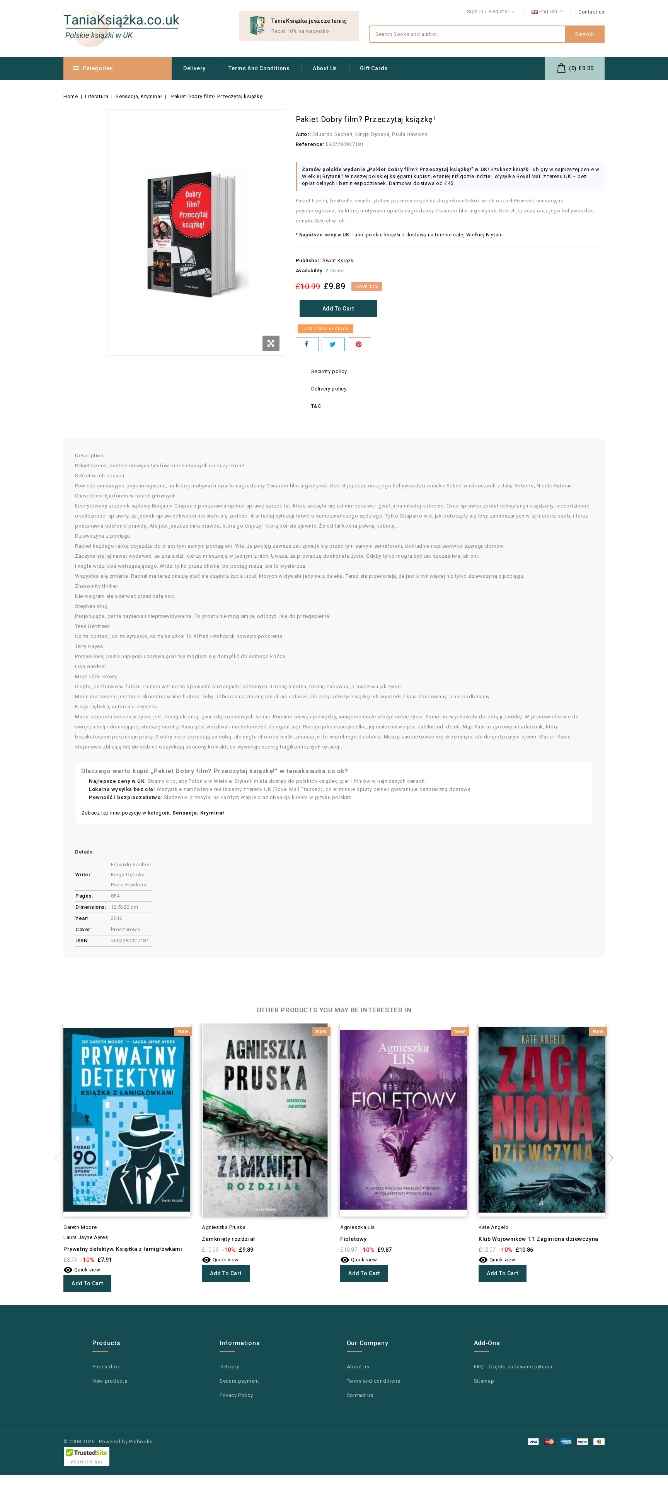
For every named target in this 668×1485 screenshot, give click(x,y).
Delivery (194, 68)
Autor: (303, 134)
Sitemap (484, 1381)
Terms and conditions (259, 68)
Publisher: (308, 260)
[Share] (307, 344)
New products (109, 1381)
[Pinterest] (359, 344)
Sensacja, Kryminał (198, 813)
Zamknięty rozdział (228, 1239)
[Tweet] (333, 344)
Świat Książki (338, 260)
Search (584, 34)
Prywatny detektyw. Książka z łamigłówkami (122, 1249)
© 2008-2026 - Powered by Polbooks (108, 1441)
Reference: (310, 144)
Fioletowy (353, 1239)
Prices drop (106, 1367)
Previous (59, 1158)
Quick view (82, 1270)
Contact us (591, 12)
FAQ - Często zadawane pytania (513, 1367)
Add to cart (338, 308)
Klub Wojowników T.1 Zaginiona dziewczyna (538, 1239)
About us (325, 68)
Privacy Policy (236, 1395)
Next (608, 1158)
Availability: (310, 270)
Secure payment (239, 1381)
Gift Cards (374, 68)
